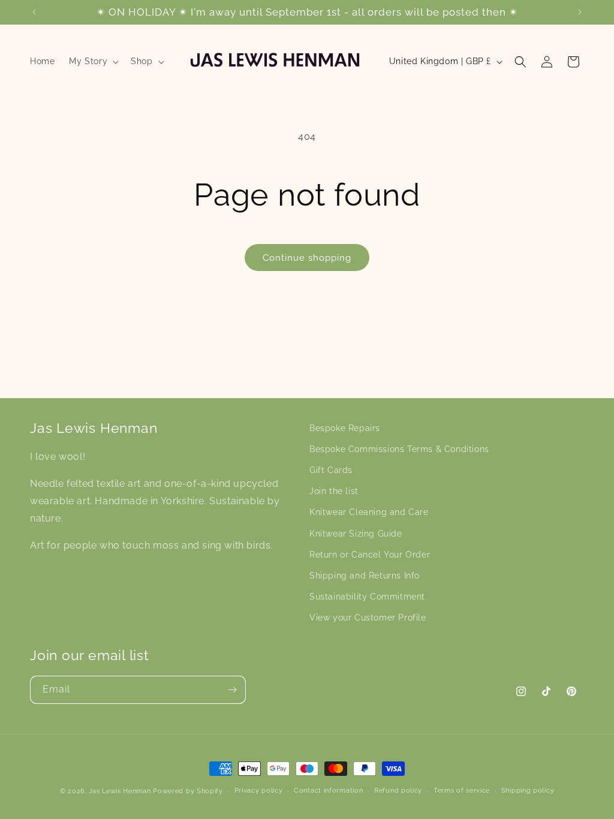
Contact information (328, 790)
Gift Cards (331, 470)
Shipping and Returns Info (364, 575)
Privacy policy (258, 790)
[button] (93, 61)
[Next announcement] (580, 12)
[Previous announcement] (34, 12)
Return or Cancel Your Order (369, 554)
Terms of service (462, 790)
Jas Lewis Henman (120, 791)
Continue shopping (307, 257)
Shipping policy (528, 790)
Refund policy (398, 790)
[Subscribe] (232, 690)
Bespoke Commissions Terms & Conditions (399, 449)
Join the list (334, 491)
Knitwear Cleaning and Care (369, 512)
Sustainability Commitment (367, 596)
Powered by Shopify (188, 791)
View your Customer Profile (367, 617)
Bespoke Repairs (344, 428)
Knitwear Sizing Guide (355, 533)
